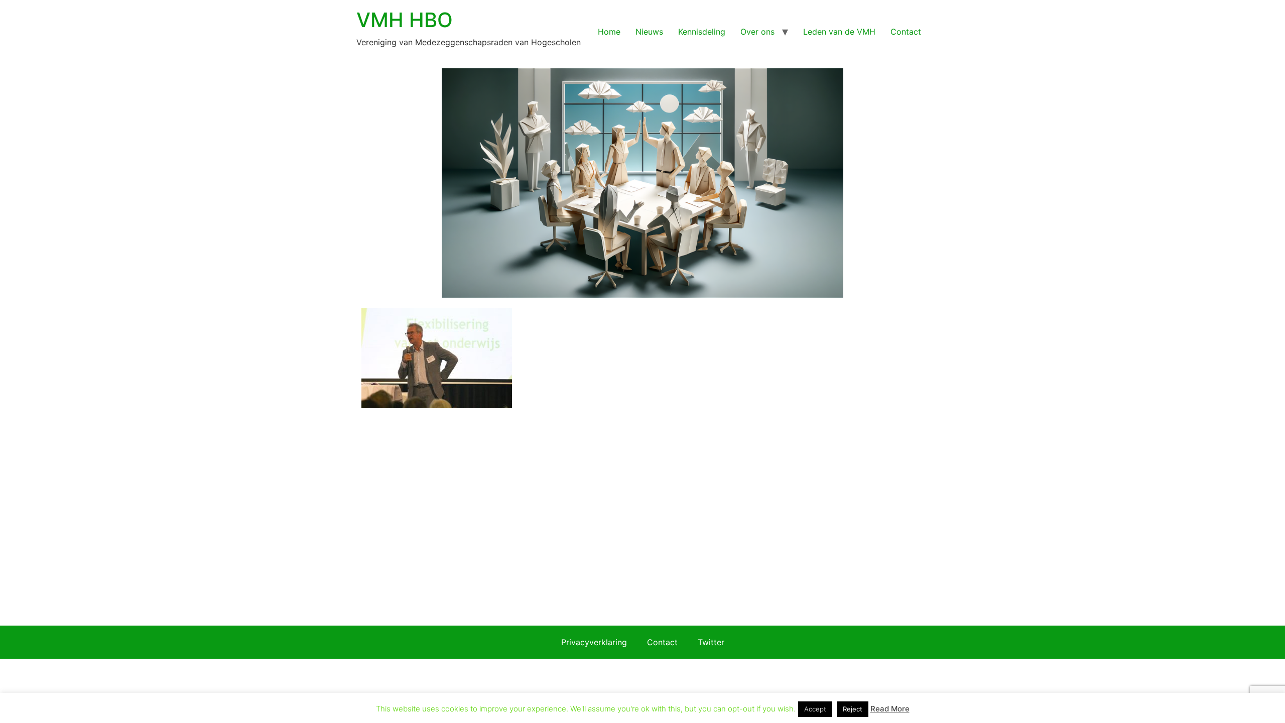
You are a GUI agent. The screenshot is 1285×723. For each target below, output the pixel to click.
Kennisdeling (701, 32)
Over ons (757, 32)
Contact (905, 32)
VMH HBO (404, 20)
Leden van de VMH (839, 32)
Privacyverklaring (594, 642)
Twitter (711, 642)
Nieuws (649, 32)
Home (609, 32)
